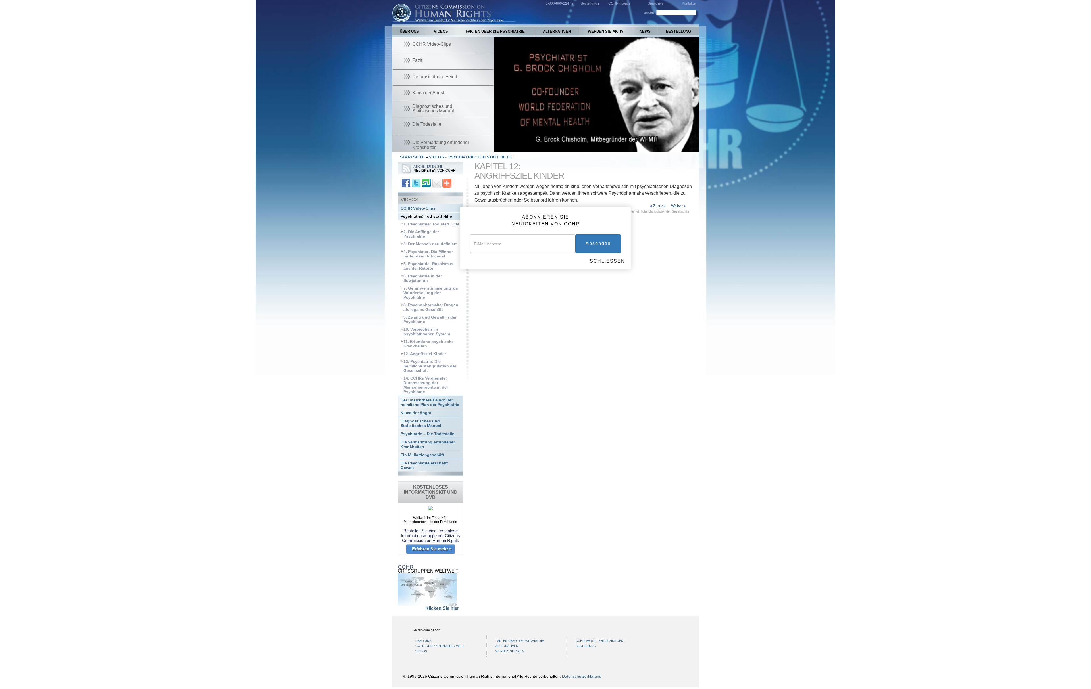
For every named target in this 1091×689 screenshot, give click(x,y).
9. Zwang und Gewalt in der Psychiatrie (430, 319)
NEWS (645, 31)
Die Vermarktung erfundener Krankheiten (428, 444)
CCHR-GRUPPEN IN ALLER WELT (439, 646)
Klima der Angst (416, 413)
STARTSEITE (412, 157)
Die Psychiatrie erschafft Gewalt (424, 465)
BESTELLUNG (678, 31)
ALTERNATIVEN (557, 31)
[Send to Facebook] (406, 182)
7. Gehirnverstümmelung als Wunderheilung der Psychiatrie (430, 293)
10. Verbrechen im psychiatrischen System (426, 331)
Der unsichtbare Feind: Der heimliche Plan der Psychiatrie (430, 402)
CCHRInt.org (618, 3)
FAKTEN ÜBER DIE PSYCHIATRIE (495, 31)
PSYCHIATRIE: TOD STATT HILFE (480, 157)
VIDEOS (441, 31)
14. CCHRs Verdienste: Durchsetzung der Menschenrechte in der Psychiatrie (425, 385)
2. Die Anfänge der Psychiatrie (421, 234)
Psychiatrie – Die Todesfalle (427, 434)
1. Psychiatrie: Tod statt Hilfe (431, 224)
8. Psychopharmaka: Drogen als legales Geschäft (430, 307)
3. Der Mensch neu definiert (430, 244)
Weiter (677, 206)
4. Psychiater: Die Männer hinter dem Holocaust (428, 254)
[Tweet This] (416, 182)
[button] (511, 148)
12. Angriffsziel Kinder (424, 354)
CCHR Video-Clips (418, 208)
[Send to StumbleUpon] (426, 182)
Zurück (658, 206)
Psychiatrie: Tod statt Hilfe (426, 216)
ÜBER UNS (409, 31)
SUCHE (649, 12)
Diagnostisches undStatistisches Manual (421, 423)
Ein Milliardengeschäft (422, 455)
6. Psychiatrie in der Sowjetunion (422, 278)
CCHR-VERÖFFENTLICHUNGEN (599, 640)
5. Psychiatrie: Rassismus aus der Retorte (428, 266)
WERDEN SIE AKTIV (606, 31)
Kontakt (688, 3)
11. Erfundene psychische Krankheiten (428, 344)
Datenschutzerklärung (581, 676)
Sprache (654, 3)
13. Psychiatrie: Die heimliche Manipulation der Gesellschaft (429, 366)
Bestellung (589, 3)
